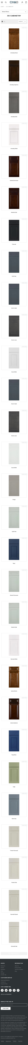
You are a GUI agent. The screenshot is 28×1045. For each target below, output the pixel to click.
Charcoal (14, 244)
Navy (14, 563)
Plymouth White (14, 659)
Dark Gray (14, 276)
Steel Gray (14, 818)
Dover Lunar (14, 340)
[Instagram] (14, 990)
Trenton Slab (14, 882)
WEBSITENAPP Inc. (11, 1038)
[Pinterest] (18, 990)
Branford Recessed (14, 180)
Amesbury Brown (14, 52)
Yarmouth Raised (14, 914)
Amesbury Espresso (14, 84)
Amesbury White (14, 148)
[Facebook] (2, 990)
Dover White (14, 372)
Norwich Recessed (14, 595)
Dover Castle (14, 308)
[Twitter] (6, 990)
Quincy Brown (14, 691)
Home (2, 6)
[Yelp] (10, 990)
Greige (14, 499)
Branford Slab (14, 212)
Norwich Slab (14, 627)
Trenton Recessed (14, 850)
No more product (14, 953)
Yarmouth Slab (14, 946)
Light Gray (14, 531)
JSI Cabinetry (9, 6)
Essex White (14, 467)
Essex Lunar (14, 435)
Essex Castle (14, 403)
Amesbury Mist (14, 116)
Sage (14, 786)
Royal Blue (14, 754)
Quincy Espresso (14, 723)
